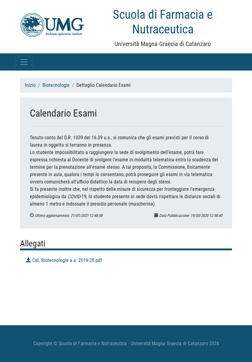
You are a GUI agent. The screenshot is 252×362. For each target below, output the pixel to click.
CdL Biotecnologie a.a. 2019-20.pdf (66, 260)
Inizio (30, 85)
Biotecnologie (56, 85)
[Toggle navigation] (24, 62)
